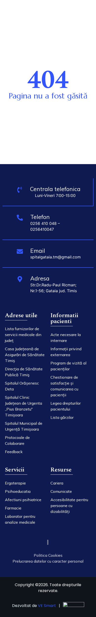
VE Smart (47, 605)
